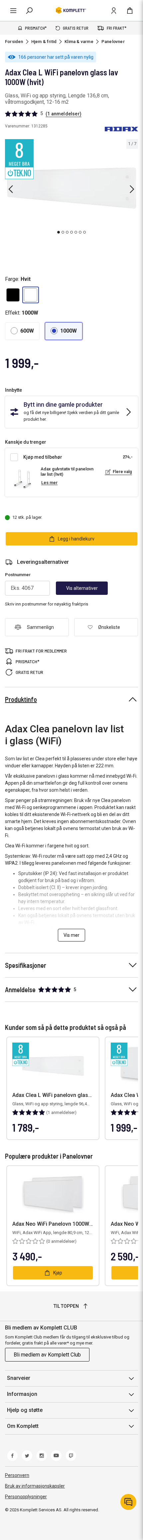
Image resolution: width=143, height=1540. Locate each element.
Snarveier (18, 1378)
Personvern (17, 1475)
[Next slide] (132, 189)
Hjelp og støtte (25, 1410)
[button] (13, 295)
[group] (71, 188)
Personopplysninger (26, 1496)
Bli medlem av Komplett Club (47, 1355)
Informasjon (22, 1394)
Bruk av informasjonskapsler (35, 1486)
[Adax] (121, 129)
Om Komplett (23, 1426)
